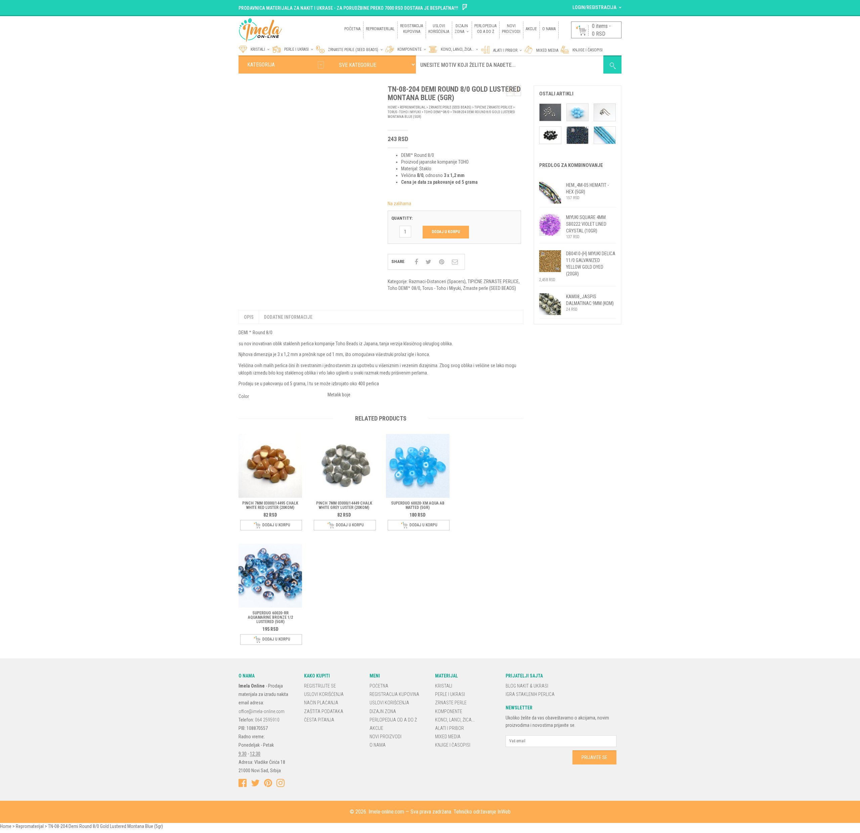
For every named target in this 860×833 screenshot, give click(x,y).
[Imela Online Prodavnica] (287, 29)
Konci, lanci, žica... (455, 719)
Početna (379, 686)
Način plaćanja (321, 702)
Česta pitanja (319, 719)
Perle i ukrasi (296, 49)
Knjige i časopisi (452, 745)
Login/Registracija (594, 7)
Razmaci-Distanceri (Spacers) (437, 281)
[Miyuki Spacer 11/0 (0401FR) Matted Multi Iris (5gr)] (577, 134)
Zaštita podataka (323, 711)
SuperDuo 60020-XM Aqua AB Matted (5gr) (417, 505)
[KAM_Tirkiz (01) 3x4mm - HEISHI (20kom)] (604, 134)
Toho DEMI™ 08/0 (436, 112)
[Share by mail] (455, 261)
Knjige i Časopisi (587, 50)
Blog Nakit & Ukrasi (527, 686)
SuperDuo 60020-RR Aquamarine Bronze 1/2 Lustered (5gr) (270, 617)
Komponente (409, 49)
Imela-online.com (386, 811)
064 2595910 (267, 719)
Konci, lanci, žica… (457, 49)
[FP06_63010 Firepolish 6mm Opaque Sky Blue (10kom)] (577, 112)
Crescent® (331, 77)
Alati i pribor (505, 50)
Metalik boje (339, 394)
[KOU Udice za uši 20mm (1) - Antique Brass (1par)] (604, 112)
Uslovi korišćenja (324, 694)
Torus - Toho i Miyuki (404, 112)
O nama (378, 745)
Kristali (443, 686)
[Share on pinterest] (441, 261)
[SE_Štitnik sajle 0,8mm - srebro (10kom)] (550, 112)
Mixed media (547, 50)
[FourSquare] (464, 8)
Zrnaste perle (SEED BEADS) (353, 49)
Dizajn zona (383, 711)
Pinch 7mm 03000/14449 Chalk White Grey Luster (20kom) (344, 505)
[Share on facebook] (416, 261)
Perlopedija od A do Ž (393, 719)
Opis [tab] (249, 317)
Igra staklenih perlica (530, 694)
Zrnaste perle (451, 702)
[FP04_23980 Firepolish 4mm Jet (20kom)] (550, 134)
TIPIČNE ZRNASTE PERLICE (493, 107)
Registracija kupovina (394, 694)
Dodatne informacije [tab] (288, 317)
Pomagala (495, 81)
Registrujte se (320, 686)
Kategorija (261, 64)
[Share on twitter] (428, 261)
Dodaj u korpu (446, 231)
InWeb (504, 811)
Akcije (376, 728)
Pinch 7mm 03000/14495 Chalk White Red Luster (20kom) (270, 505)
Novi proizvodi (385, 736)
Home (392, 107)
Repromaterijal (413, 107)
